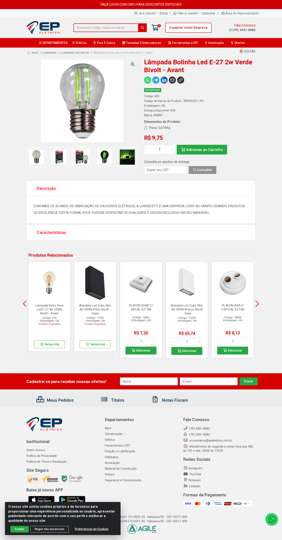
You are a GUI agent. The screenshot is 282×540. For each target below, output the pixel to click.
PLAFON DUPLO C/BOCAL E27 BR (232, 307)
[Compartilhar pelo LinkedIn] (164, 80)
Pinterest (194, 480)
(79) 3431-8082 (244, 30)
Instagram (195, 468)
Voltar (249, 51)
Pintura (109, 474)
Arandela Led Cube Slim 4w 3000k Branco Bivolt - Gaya (187, 309)
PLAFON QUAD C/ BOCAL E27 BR (141, 307)
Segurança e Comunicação (123, 480)
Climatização (114, 434)
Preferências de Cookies (91, 529)
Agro (108, 428)
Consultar (204, 170)
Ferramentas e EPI (117, 445)
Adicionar (142, 350)
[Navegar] (24, 304)
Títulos (117, 400)
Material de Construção (121, 469)
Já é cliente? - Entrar (153, 13)
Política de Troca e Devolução (46, 461)
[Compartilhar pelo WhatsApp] (147, 80)
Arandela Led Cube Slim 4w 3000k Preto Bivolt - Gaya (95, 309)
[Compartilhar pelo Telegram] (155, 80)
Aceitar (19, 529)
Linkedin (194, 486)
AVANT (158, 115)
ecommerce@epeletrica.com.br (210, 440)
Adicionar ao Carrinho (204, 149)
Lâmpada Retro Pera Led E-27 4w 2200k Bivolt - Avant (49, 309)
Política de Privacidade (41, 456)
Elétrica (110, 440)
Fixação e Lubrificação (120, 451)
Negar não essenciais (49, 529)
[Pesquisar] (142, 27)
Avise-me (51, 344)
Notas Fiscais (174, 400)
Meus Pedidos (60, 400)
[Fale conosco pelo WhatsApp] (271, 519)
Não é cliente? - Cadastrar (196, 13)
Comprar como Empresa (188, 28)
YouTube (194, 474)
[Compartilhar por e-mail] (172, 80)
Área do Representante (242, 13)
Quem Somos (35, 450)
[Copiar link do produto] (180, 80)
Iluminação (112, 463)
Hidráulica (111, 457)
